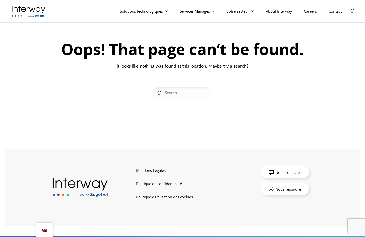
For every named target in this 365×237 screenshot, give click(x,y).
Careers (310, 11)
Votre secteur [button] (237, 11)
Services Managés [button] (195, 11)
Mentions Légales (151, 170)
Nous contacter (288, 172)
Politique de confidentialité (159, 183)
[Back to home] (29, 11)
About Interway (279, 11)
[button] (352, 11)
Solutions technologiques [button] (141, 11)
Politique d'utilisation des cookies (164, 196)
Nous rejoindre (288, 189)
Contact (335, 11)
